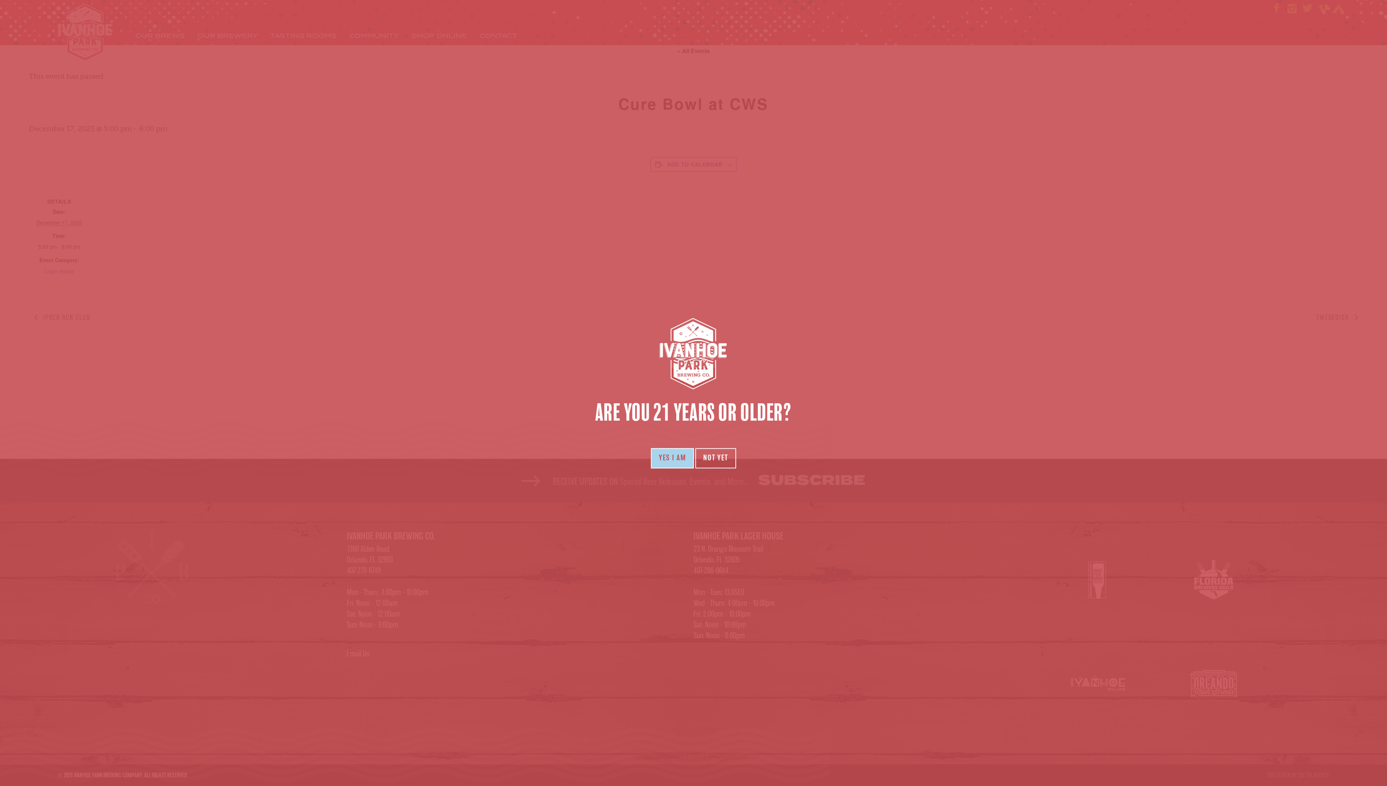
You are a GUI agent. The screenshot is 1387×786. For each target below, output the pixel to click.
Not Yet (715, 458)
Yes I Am (672, 458)
